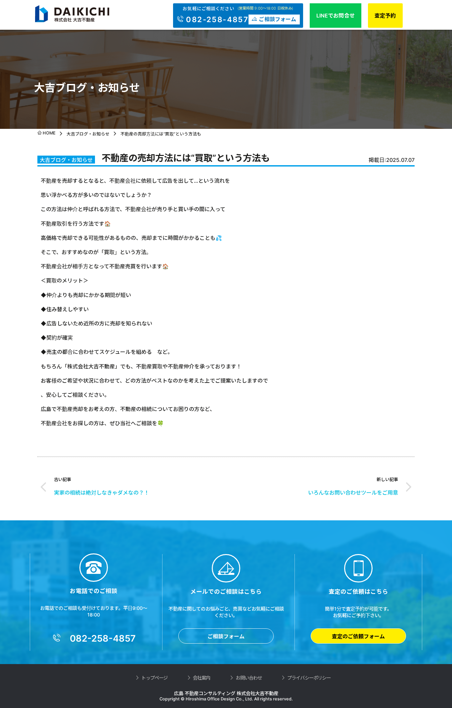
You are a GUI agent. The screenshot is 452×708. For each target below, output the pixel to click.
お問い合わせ (249, 678)
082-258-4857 (217, 19)
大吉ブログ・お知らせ (88, 133)
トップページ (154, 678)
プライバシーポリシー (309, 678)
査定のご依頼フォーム (358, 636)
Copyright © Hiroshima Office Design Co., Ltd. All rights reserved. (226, 698)
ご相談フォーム (226, 636)
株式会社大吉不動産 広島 (77, 14)
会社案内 (201, 678)
